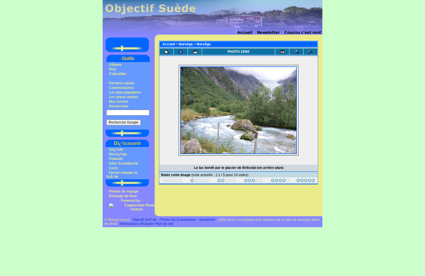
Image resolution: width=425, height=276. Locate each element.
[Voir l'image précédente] (296, 52)
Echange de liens (123, 196)
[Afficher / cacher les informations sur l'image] (181, 52)
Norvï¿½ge (118, 154)
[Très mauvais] (172, 181)
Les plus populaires (125, 92)
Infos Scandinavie (123, 163)
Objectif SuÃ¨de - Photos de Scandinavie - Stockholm (173, 220)
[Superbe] (305, 181)
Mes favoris (118, 102)
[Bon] (253, 181)
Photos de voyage (123, 191)
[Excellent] (280, 181)
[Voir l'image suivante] (310, 52)
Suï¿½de (116, 150)
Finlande (116, 159)
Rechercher (119, 106)
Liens (113, 168)
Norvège (186, 44)
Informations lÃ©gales (136, 224)
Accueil (168, 44)
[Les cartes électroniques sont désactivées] (282, 52)
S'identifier (118, 74)
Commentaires (121, 88)
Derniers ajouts (121, 83)
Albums (115, 65)
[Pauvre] (199, 181)
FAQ (112, 69)
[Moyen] (226, 181)
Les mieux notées (123, 97)
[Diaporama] (195, 52)
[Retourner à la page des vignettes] (166, 52)
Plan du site (164, 224)
